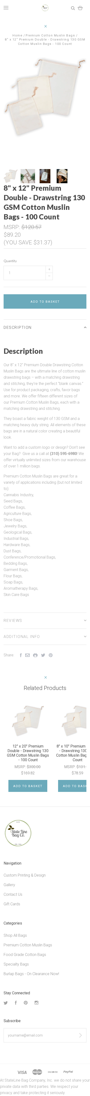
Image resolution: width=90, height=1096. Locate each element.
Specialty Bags (16, 964)
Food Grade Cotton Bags (25, 954)
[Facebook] (16, 1003)
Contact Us (13, 894)
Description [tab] (18, 327)
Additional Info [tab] (22, 636)
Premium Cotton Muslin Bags (28, 945)
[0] (80, 8)
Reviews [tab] (13, 620)
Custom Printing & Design (25, 875)
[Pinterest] (26, 1003)
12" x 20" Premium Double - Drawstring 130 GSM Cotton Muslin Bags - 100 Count (28, 753)
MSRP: (12, 227)
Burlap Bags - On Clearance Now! (31, 974)
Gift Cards (12, 904)
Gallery (9, 885)
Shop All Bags (15, 935)
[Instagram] (36, 1003)
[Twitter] (6, 1003)
